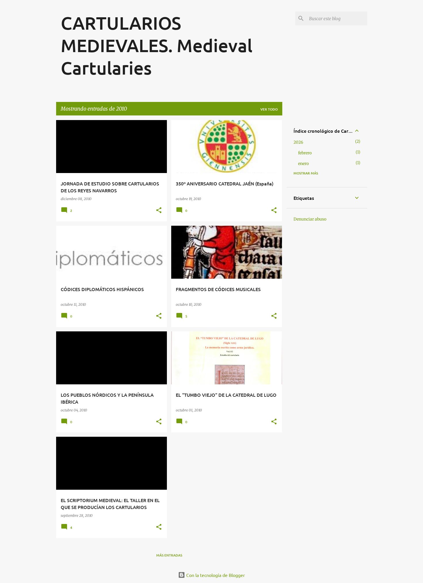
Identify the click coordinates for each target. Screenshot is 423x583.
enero (303, 163)
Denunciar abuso (310, 219)
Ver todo (269, 109)
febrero (305, 152)
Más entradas (169, 555)
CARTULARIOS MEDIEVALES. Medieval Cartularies (156, 45)
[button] (158, 210)
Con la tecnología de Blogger (215, 575)
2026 (298, 142)
